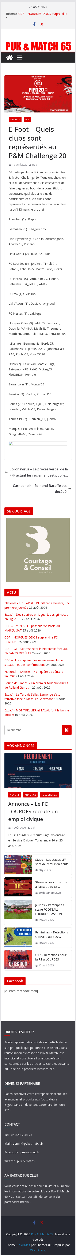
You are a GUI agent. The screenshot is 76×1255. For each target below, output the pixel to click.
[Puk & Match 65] (38, 43)
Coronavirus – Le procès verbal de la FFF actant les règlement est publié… (39, 472)
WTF (27, 119)
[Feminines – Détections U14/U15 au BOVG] (18, 938)
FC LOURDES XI (49, 794)
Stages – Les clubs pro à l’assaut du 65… (50, 884)
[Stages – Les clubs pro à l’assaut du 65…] (18, 887)
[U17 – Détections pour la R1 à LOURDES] (18, 960)
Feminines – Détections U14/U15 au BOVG (51, 934)
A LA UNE (15, 119)
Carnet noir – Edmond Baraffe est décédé (39, 488)
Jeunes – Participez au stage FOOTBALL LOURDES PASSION (50, 909)
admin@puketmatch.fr (28, 1143)
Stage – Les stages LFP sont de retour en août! (51, 862)
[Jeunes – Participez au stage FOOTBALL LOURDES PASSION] (18, 912)
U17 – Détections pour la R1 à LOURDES (50, 957)
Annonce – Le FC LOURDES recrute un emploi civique (33, 811)
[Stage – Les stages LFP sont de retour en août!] (18, 865)
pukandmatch (29, 1152)
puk (34, 164)
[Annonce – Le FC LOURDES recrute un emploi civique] (37, 770)
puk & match (26, 1161)
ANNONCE (30, 794)
